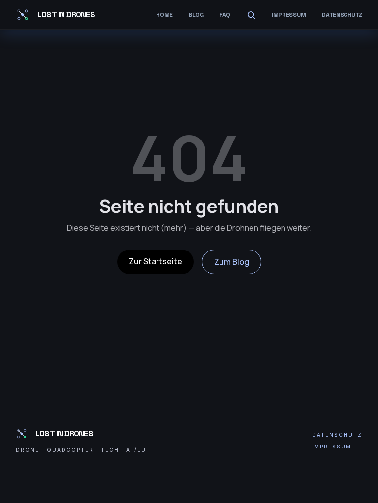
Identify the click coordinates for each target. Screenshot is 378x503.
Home (164, 15)
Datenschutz (341, 15)
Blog (196, 15)
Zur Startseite (155, 261)
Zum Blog (231, 261)
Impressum (289, 15)
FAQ (225, 15)
